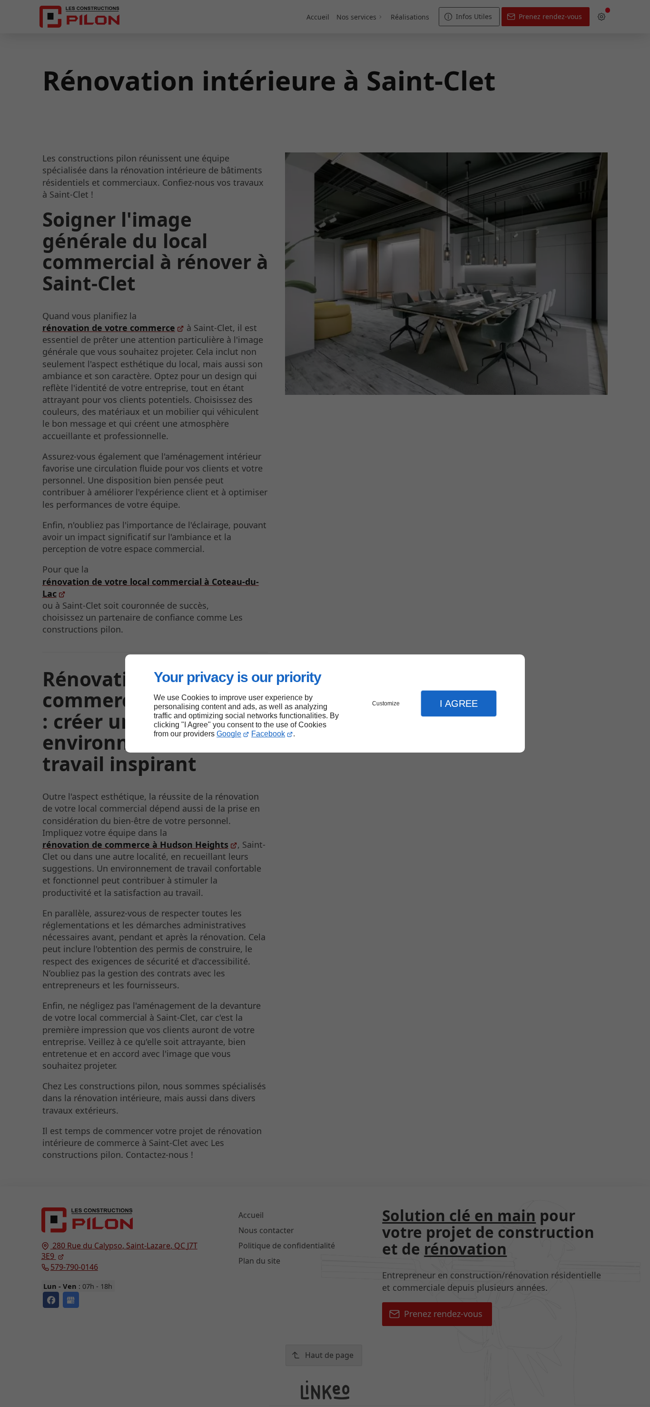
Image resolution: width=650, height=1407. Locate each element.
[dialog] (325, 703)
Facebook (268, 734)
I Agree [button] (459, 703)
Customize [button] (386, 703)
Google (229, 734)
